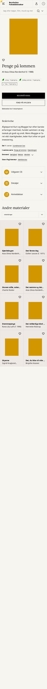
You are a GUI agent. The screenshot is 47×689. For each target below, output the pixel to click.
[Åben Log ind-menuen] (36, 3)
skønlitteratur (22, 159)
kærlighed (13, 154)
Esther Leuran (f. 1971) (35, 254)
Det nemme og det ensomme (34, 287)
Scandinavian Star (19, 146)
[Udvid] (32, 154)
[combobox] (23, 10)
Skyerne (5, 360)
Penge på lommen (20, 150)
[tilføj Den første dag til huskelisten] (43, 224)
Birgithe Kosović (32, 363)
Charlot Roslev (8, 290)
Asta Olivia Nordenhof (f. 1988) (19, 72)
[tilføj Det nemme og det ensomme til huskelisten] (43, 260)
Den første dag (32, 251)
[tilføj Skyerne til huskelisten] (19, 333)
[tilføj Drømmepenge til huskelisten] (19, 297)
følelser (20, 154)
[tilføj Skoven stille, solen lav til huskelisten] (19, 260)
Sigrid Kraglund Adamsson (9, 363)
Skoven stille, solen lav (10, 287)
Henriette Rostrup (33, 327)
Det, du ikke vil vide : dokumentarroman (35, 360)
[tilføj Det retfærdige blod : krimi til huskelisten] (43, 297)
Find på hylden (23, 102)
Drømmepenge (8, 324)
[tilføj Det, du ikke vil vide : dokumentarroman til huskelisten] (43, 333)
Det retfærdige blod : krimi (35, 324)
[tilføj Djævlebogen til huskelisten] (19, 224)
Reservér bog (23, 95)
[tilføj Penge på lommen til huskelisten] (3, 60)
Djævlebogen (32, 150)
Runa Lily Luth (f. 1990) (11, 327)
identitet (27, 154)
